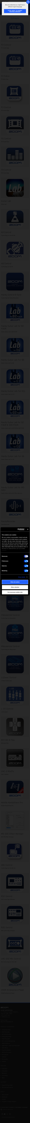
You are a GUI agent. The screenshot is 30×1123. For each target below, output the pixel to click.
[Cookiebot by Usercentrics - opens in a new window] (18, 529)
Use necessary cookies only (15, 592)
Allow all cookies (15, 582)
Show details (21, 577)
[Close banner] (27, 529)
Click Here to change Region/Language (15, 11)
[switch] (26, 561)
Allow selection (15, 587)
